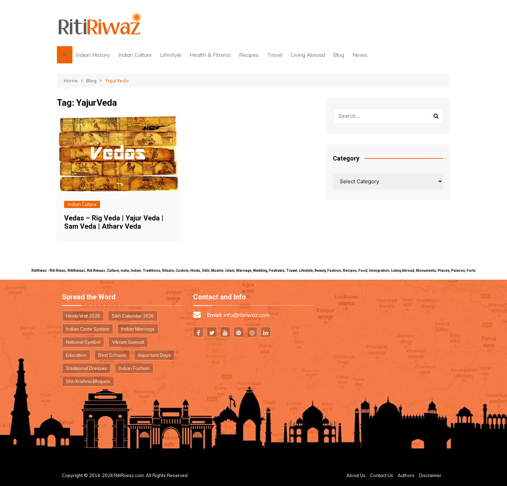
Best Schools (112, 355)
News (359, 54)
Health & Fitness (210, 54)
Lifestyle (170, 54)
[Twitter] (212, 332)
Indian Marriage (138, 329)
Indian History (93, 54)
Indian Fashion (134, 368)
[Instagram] (252, 332)
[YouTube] (225, 332)
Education (76, 355)
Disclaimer (430, 475)
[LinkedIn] (265, 332)
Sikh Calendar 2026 (133, 316)
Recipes (249, 54)
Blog (338, 54)
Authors (406, 475)
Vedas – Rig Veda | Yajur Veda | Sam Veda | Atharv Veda (113, 222)
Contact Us (381, 475)
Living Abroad (308, 54)
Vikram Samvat (128, 342)
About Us (356, 475)
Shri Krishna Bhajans (88, 381)
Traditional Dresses (86, 368)
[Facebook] (198, 332)
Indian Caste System (87, 329)
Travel (274, 54)
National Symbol (83, 342)
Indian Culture (135, 54)
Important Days (154, 355)
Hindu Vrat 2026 (83, 316)
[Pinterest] (238, 332)
